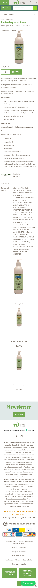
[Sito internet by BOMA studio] (35, 585)
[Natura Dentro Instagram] (21, 436)
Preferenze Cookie (10, 573)
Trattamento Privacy (12, 560)
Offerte (6, 8)
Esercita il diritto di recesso (27, 573)
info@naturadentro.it (19, 552)
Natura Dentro (19, 2)
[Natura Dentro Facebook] (16, 436)
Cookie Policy (28, 560)
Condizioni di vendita (19, 564)
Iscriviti (19, 415)
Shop (4, 2)
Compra (15, 72)
